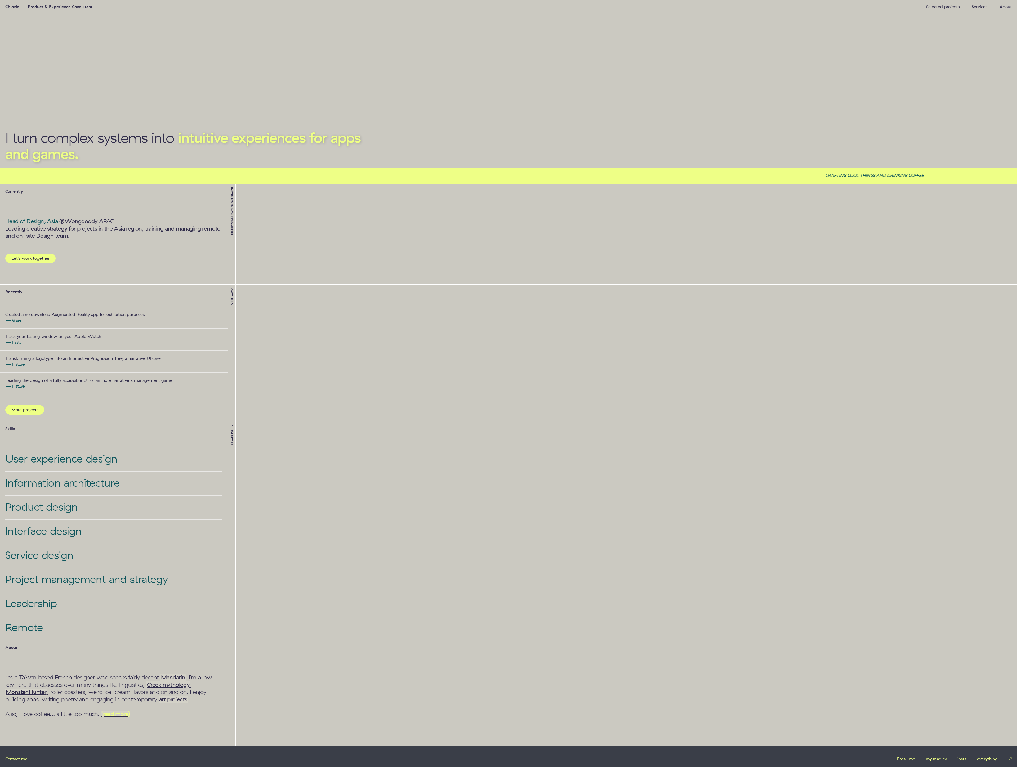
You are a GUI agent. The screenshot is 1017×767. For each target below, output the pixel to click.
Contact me (16, 758)
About (1006, 6)
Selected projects (943, 6)
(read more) (115, 714)
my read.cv (936, 758)
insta (961, 758)
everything (987, 758)
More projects (24, 409)
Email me (906, 758)
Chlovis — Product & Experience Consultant (48, 6)
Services (979, 6)
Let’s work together (30, 258)
